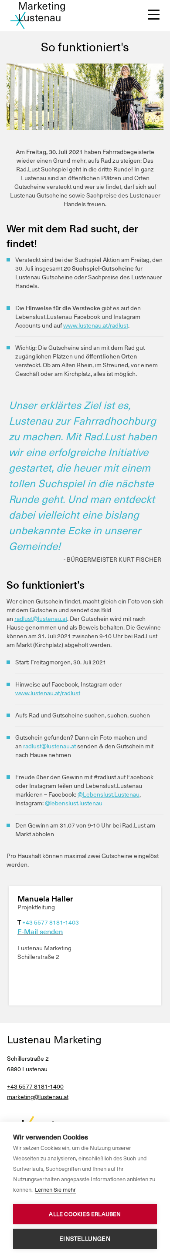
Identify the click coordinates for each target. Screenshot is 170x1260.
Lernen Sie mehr (55, 1189)
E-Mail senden (40, 932)
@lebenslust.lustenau (73, 803)
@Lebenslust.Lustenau (108, 794)
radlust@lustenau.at (40, 619)
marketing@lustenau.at (37, 1097)
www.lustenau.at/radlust (95, 325)
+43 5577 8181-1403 (50, 922)
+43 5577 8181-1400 (35, 1086)
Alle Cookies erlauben (85, 1214)
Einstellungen (85, 1239)
